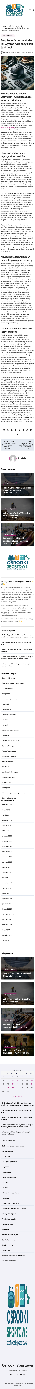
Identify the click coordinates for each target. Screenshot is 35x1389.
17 (12, 1084)
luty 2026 (5, 831)
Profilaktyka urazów (9, 756)
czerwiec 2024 (7, 935)
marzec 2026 (6, 825)
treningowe (6, 788)
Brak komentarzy (27, 52)
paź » (20, 1096)
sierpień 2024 (7, 925)
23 (8, 1087)
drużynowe (6, 694)
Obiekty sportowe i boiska (11, 741)
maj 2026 (5, 815)
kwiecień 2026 (7, 820)
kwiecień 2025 (7, 883)
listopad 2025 (7, 846)
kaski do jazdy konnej (8, 128)
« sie (15, 1096)
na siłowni (5, 735)
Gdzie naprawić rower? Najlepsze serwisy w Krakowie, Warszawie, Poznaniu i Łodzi (17, 1053)
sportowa (5, 767)
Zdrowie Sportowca (9, 798)
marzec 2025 (6, 888)
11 (17, 1080)
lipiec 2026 (6, 810)
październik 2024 (8, 914)
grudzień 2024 (7, 904)
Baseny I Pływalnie (8, 35)
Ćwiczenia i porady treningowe (13, 683)
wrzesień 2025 (7, 857)
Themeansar (17, 1386)
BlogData (28, 1383)
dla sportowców (7, 688)
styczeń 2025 (7, 898)
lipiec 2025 (6, 867)
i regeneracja (6, 709)
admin (23, 458)
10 (13, 1080)
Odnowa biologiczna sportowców (14, 746)
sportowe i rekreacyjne (10, 772)
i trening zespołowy (9, 714)
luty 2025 (5, 893)
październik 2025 (8, 852)
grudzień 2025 (7, 841)
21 (31, 1084)
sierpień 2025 (7, 862)
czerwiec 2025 (7, 872)
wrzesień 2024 (7, 919)
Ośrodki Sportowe (17, 1365)
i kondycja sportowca (9, 699)
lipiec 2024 (6, 930)
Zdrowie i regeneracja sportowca (13, 793)
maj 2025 (5, 878)
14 (32, 1080)
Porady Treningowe (9, 751)
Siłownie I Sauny (7, 761)
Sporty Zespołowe (8, 777)
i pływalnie (5, 704)
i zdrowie (5, 720)
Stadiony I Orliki (7, 782)
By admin (7, 52)
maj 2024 (5, 940)
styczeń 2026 (7, 836)
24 (13, 1087)
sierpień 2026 (7, 805)
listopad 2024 (7, 909)
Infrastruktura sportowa (10, 730)
